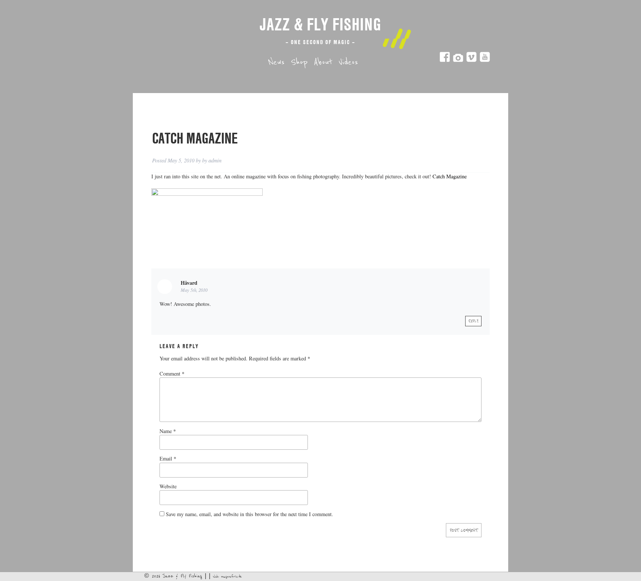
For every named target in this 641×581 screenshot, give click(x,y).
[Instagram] (458, 60)
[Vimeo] (471, 60)
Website (168, 486)
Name (168, 431)
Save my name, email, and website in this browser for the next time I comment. (249, 514)
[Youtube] (484, 60)
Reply (473, 321)
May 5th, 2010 (194, 290)
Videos (348, 62)
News (276, 62)
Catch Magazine (449, 176)
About (323, 62)
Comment (172, 373)
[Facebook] (444, 60)
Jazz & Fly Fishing (320, 24)
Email (168, 458)
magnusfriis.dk (231, 576)
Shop (299, 62)
